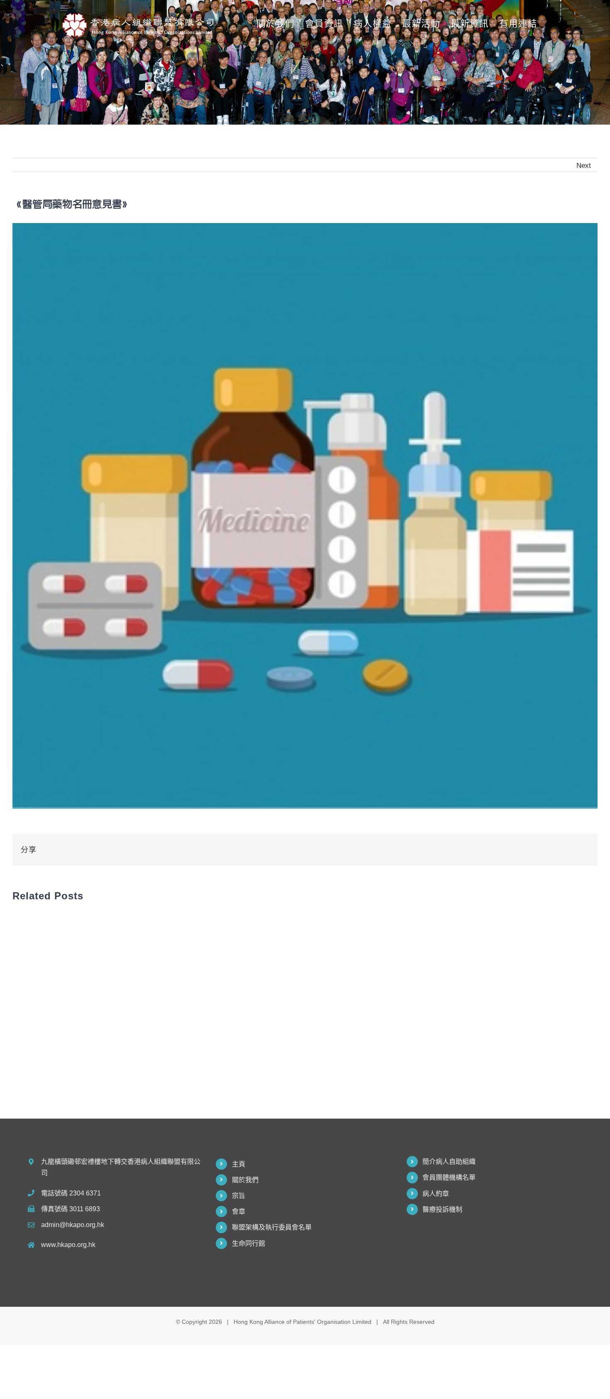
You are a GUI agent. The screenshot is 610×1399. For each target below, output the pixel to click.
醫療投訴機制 (442, 1209)
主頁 (238, 1164)
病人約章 (435, 1193)
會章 (238, 1211)
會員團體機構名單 (449, 1177)
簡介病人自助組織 (449, 1161)
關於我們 (245, 1179)
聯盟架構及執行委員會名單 (272, 1227)
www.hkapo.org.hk (68, 1244)
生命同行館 (248, 1243)
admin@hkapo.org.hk (72, 1224)
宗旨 (238, 1195)
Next (583, 165)
